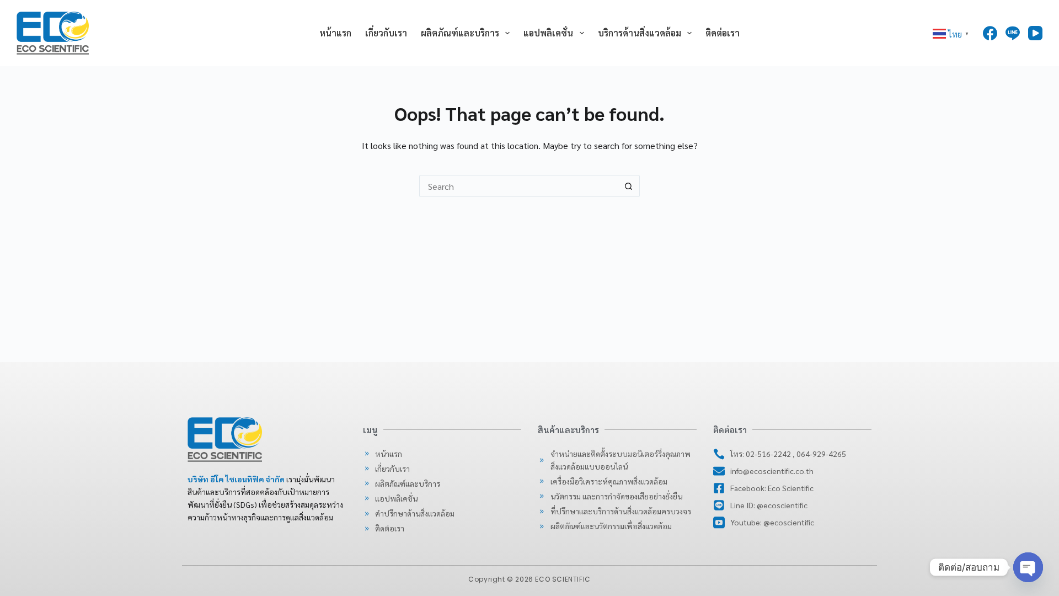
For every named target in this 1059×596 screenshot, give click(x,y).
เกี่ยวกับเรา (386, 33)
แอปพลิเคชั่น (548, 33)
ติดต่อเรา (722, 33)
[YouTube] (1035, 33)
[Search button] (629, 186)
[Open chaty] (1028, 567)
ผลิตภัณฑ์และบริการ (460, 33)
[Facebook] (990, 33)
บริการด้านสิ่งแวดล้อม (639, 33)
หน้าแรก (335, 33)
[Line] (1012, 33)
